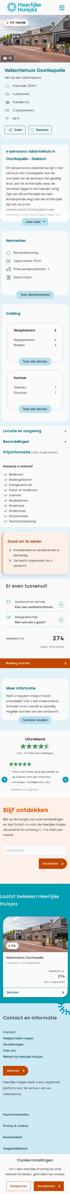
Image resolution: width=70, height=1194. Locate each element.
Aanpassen (18, 1186)
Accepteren (46, 1186)
